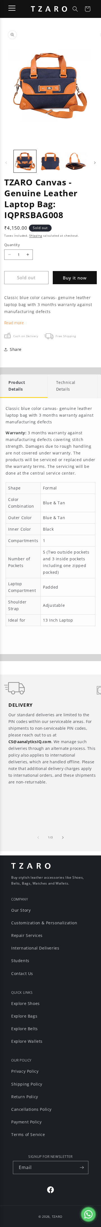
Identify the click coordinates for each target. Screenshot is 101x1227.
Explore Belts (24, 1028)
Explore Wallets (27, 1041)
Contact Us (22, 973)
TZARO (57, 1216)
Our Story (21, 910)
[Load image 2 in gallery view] (50, 161)
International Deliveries (35, 948)
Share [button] (16, 349)
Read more (14, 322)
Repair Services (27, 935)
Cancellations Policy (31, 1109)
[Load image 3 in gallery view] (76, 161)
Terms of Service (28, 1134)
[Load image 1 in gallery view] (25, 161)
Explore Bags (24, 1016)
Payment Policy (26, 1122)
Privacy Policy (24, 1071)
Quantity (12, 244)
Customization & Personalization (44, 922)
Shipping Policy (26, 1084)
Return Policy (24, 1096)
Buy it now (75, 278)
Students (20, 960)
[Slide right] (95, 163)
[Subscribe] (82, 1167)
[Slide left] (6, 163)
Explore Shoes (25, 1003)
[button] (75, 9)
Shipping (35, 235)
